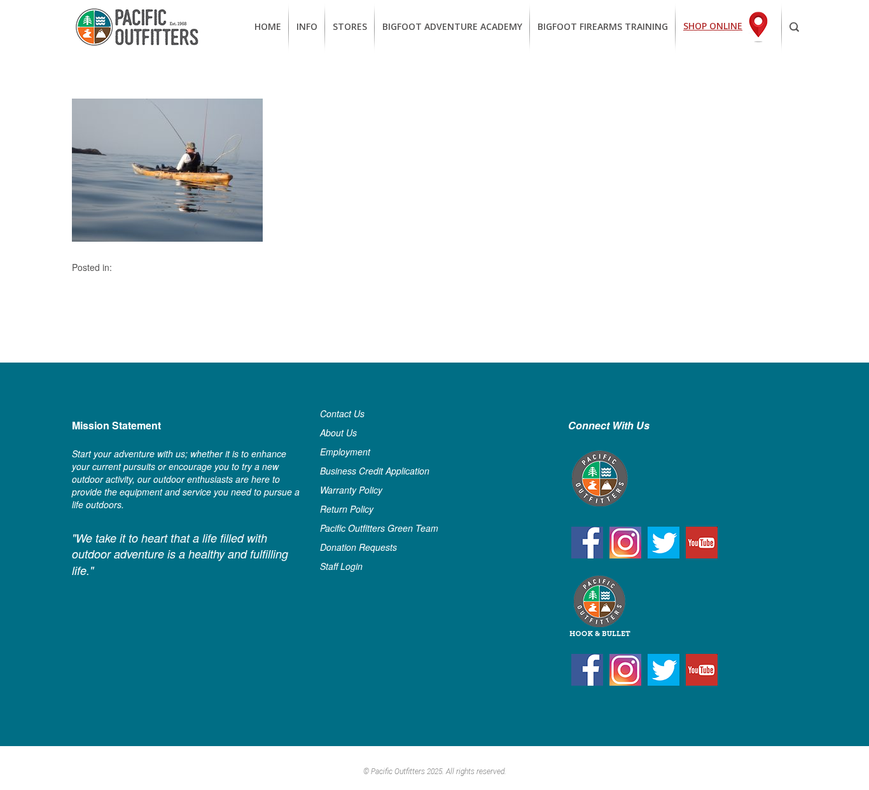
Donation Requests (358, 547)
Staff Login (341, 566)
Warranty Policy (351, 489)
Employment (345, 451)
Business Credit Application (374, 470)
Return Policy (346, 508)
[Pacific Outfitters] (136, 27)
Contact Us (342, 413)
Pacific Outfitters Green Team (379, 528)
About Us (338, 432)
